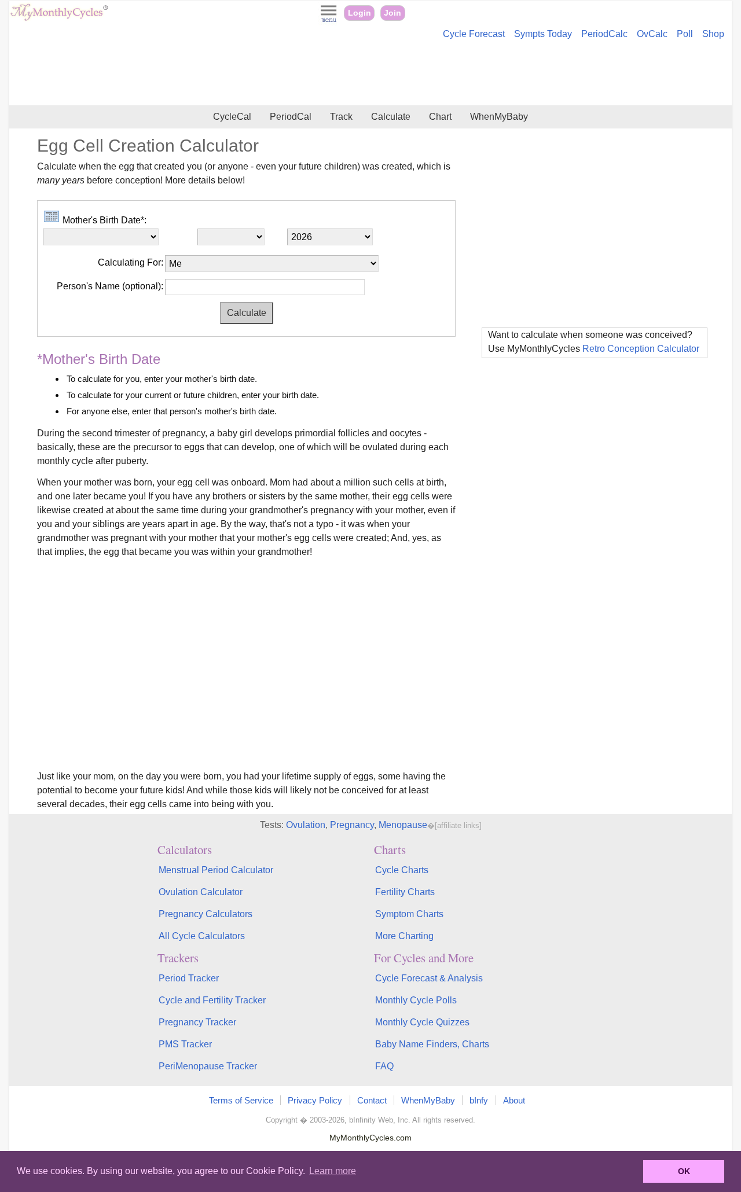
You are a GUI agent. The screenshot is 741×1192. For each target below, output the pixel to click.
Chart (440, 117)
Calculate (390, 117)
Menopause (403, 825)
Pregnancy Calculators (205, 914)
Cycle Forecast (474, 34)
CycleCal (232, 117)
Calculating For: (130, 262)
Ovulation (305, 825)
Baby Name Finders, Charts (432, 1044)
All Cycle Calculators (202, 936)
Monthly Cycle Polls (416, 1000)
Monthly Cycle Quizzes (422, 1022)
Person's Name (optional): (110, 286)
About (514, 1100)
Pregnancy (352, 825)
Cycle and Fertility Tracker (212, 1000)
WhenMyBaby (499, 117)
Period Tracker (189, 978)
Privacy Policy (315, 1100)
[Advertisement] (370, 74)
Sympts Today (543, 34)
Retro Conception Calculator (640, 349)
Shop (713, 34)
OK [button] (684, 1171)
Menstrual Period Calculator (216, 870)
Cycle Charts (401, 870)
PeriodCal (290, 117)
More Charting (404, 936)
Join (392, 13)
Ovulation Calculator (201, 892)
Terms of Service (241, 1100)
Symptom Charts (409, 914)
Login (359, 13)
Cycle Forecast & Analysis (429, 978)
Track (341, 117)
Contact (372, 1100)
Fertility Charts (405, 892)
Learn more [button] (332, 1171)
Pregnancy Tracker (197, 1022)
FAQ (384, 1066)
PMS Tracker (185, 1044)
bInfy (478, 1100)
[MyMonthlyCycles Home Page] (59, 18)
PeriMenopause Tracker (208, 1066)
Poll (685, 34)
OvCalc (652, 34)
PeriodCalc (604, 34)
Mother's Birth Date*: (103, 220)
